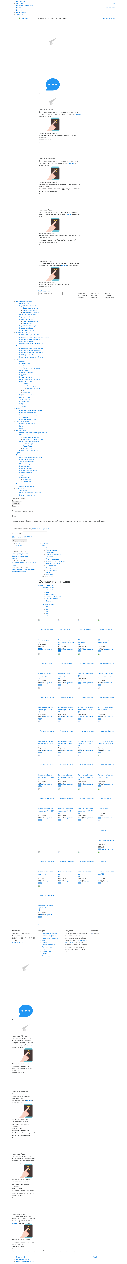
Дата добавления (52, 599)
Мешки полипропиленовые (29, 441)
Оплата (18, 8)
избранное (42, 649)
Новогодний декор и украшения (31, 350)
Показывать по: (48, 605)
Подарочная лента (26, 319)
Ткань (18, 359)
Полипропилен (21, 430)
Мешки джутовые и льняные (29, 379)
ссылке (78, 114)
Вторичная (27, 479)
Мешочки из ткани (30, 310)
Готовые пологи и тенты (32, 366)
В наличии (49, 601)
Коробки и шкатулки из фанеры (31, 344)
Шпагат (22, 428)
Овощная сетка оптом (27, 419)
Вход (113, 3)
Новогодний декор (26, 341)
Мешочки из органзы (31, 312)
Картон (18, 453)
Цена (47, 592)
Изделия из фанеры (23, 332)
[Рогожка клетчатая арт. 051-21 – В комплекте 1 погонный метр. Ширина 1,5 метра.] (47, 860)
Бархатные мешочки (30, 308)
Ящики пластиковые (26, 486)
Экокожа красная (44, 640)
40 (47, 609)
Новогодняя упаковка (24, 346)
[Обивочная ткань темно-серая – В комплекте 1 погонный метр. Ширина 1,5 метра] (47, 662)
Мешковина (23, 370)
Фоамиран (23, 406)
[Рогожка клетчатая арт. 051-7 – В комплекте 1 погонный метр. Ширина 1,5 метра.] (47, 894)
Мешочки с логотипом (27, 315)
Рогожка (26, 390)
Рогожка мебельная (85, 674)
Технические (27, 448)
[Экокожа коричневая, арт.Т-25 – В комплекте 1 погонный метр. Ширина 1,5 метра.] (106, 860)
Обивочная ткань (25, 381)
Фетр (21, 404)
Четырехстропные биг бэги (33, 439)
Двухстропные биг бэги (31, 437)
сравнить (50, 649)
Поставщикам (21, 12)
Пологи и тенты (25, 364)
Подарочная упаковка (24, 301)
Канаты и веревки (22, 421)
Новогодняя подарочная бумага (31, 357)
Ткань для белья (25, 399)
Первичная (27, 482)
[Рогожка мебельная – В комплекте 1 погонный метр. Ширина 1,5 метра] (86, 662)
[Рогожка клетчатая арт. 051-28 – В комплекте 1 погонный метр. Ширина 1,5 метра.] (66, 860)
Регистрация (110, 8)
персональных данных (40, 529)
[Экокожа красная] (45, 628)
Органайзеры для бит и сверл (30, 335)
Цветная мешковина (26, 372)
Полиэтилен (20, 455)
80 (47, 613)
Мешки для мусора (26, 464)
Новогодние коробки (27, 355)
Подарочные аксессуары (28, 326)
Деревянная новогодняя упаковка (31, 348)
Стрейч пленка (24, 477)
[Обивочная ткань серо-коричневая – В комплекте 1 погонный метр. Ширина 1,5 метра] (66, 662)
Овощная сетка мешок (27, 413)
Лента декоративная (30, 321)
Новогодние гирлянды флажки (30, 339)
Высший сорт (28, 444)
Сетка (18, 408)
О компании (20, 3)
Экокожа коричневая (106, 840)
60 (47, 611)
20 (47, 607)
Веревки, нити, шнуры (27, 424)
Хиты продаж (51, 594)
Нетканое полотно (26, 401)
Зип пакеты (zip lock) (27, 462)
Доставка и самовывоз (24, 5)
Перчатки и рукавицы (27, 495)
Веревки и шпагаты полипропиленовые (33, 433)
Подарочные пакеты (26, 330)
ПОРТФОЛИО (20, 1)
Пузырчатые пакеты (26, 459)
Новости (19, 10)
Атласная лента (28, 323)
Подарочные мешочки (27, 306)
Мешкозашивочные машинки (30, 493)
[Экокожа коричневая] (106, 829)
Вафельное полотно (26, 395)
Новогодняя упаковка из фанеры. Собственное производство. (21, 556)
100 (47, 616)
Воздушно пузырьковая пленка (30, 457)
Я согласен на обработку (31, 529)
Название (49, 590)
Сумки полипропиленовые (29, 450)
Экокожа (26, 393)
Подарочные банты (26, 328)
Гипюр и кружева (25, 377)
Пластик (19, 484)
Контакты (19, 14)
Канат (21, 426)
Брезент (22, 361)
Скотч (21, 475)
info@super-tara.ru (45, 291)
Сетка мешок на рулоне (28, 415)
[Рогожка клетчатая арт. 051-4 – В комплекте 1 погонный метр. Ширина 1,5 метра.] (86, 860)
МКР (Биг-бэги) (25, 435)
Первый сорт (28, 446)
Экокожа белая (103, 809)
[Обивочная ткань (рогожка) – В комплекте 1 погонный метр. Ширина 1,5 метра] (86, 628)
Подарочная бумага (26, 317)
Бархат (25, 384)
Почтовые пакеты (25, 473)
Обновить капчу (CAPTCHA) (22, 537)
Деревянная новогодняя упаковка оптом (34, 337)
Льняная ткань (24, 397)
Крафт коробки (24, 303)
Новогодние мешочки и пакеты (31, 352)
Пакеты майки (24, 466)
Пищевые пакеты (25, 468)
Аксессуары (20, 488)
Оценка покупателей (53, 596)
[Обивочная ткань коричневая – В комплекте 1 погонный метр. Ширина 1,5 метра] (106, 628)
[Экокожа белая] (104, 797)
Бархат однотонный (34, 386)
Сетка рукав (24, 417)
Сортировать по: (48, 587)
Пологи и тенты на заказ (32, 368)
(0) (39, 642)
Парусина (22, 375)
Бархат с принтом (33, 388)
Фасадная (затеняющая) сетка (30, 410)
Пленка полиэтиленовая (28, 470)
